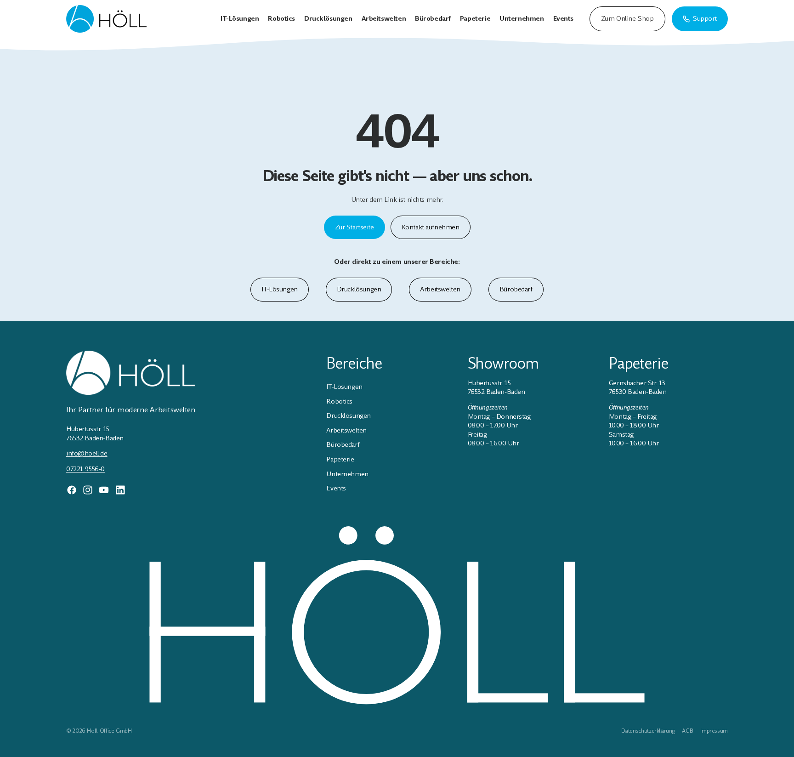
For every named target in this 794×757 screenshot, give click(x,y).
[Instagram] (87, 489)
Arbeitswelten (440, 289)
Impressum (714, 730)
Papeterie (340, 459)
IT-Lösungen (279, 289)
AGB (687, 730)
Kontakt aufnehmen (430, 227)
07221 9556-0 (85, 468)
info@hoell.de (87, 453)
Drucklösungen (359, 289)
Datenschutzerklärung (648, 730)
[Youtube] (103, 489)
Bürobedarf (516, 289)
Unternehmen (347, 473)
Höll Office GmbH (109, 730)
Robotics (339, 401)
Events (336, 488)
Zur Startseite (354, 227)
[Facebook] (71, 489)
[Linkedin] (120, 489)
